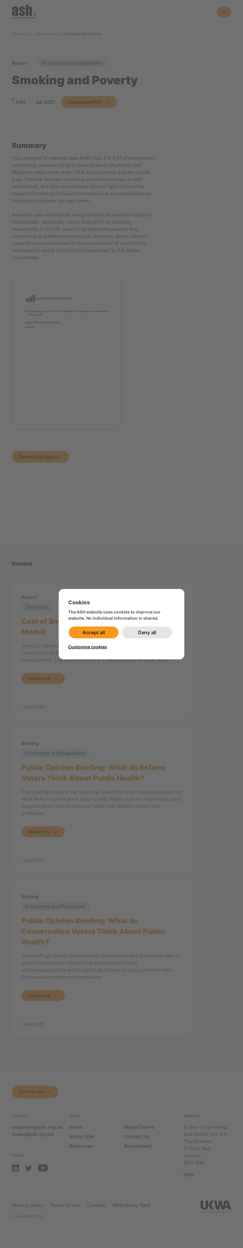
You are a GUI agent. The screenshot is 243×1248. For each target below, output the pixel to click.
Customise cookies (87, 646)
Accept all (93, 632)
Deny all (147, 632)
